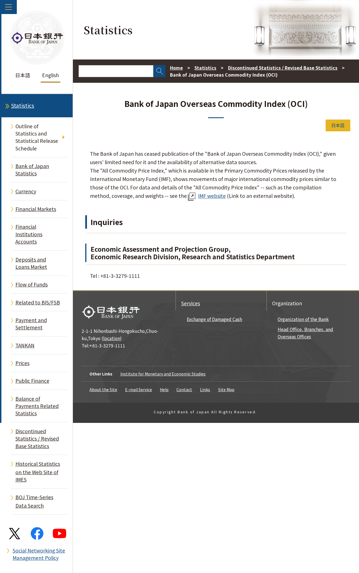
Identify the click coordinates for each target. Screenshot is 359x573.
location (111, 338)
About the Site (103, 389)
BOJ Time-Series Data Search (34, 501)
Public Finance (32, 380)
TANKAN (24, 345)
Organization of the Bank (303, 319)
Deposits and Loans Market (31, 263)
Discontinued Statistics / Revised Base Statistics (37, 439)
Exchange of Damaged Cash (214, 319)
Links (205, 389)
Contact (184, 389)
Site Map (226, 389)
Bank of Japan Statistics (32, 169)
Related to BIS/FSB (37, 302)
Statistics (22, 105)
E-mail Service (138, 389)
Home (176, 68)
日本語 (22, 75)
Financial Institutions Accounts (28, 234)
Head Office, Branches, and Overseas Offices (305, 333)
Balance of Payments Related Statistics (37, 406)
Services (190, 303)
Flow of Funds (31, 284)
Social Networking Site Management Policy (39, 554)
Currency (25, 191)
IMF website (212, 195)
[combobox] (116, 71)
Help (164, 389)
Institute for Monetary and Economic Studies (163, 374)
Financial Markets (35, 208)
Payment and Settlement (31, 324)
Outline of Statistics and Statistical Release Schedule (36, 137)
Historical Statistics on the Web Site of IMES (37, 471)
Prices (22, 362)
